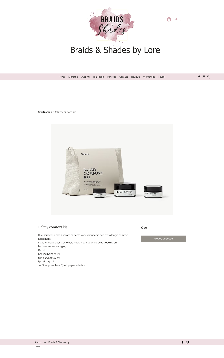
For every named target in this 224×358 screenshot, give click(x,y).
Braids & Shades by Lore (115, 50)
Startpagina (45, 112)
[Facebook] (199, 76)
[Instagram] (204, 76)
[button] (209, 76)
